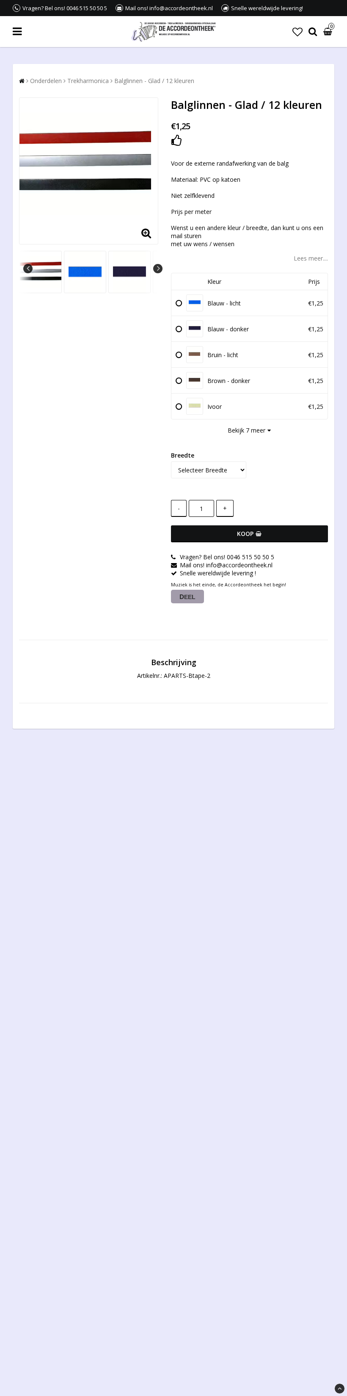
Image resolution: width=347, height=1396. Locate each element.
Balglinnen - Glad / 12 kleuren (154, 81)
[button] (297, 31)
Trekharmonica (88, 81)
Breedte (182, 455)
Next (157, 268)
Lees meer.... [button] (311, 258)
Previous (28, 268)
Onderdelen (46, 81)
